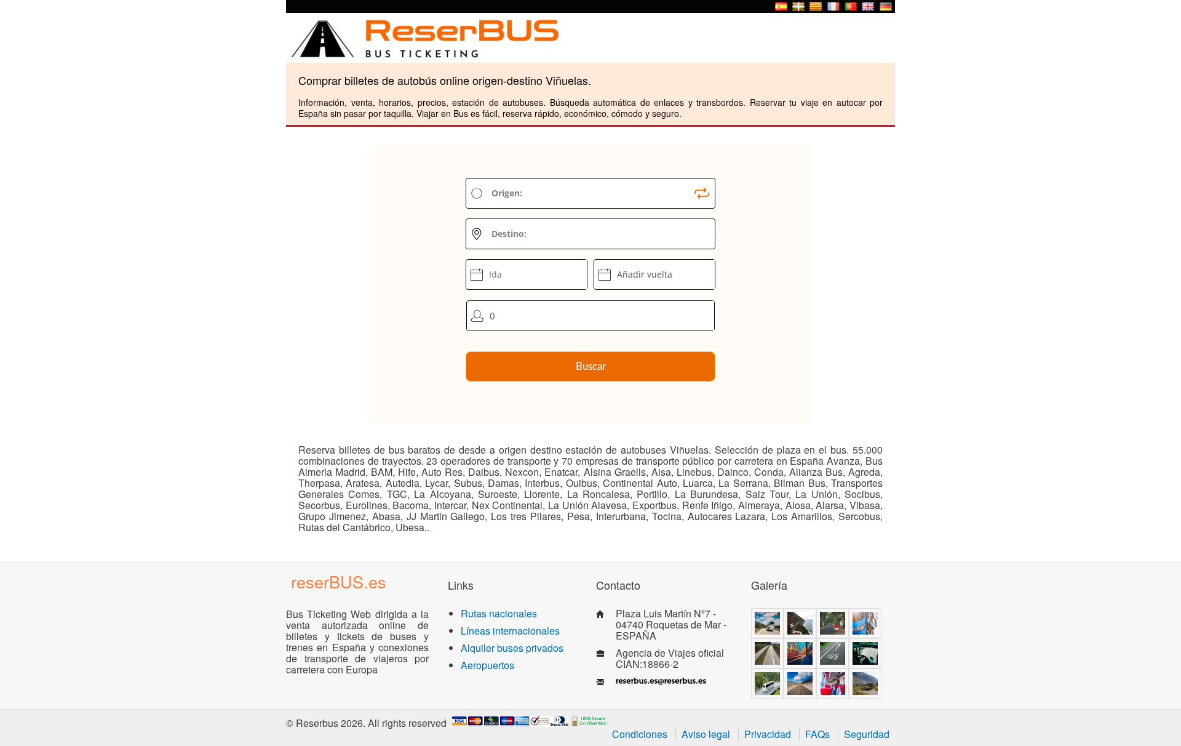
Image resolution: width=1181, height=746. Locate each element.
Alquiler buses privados (512, 648)
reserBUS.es (338, 581)
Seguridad (866, 734)
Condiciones (639, 734)
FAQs (817, 734)
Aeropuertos (487, 665)
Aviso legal (706, 734)
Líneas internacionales (510, 631)
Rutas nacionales (499, 613)
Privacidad (767, 734)
